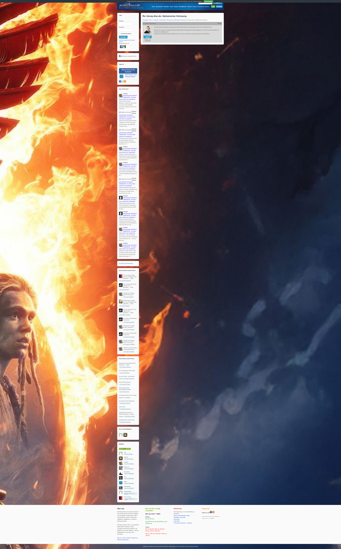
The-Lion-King (126, 275)
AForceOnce (127, 472)
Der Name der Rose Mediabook (126, 401)
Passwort (121, 27)
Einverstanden (208, 1)
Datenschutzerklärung (122, 539)
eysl (125, 452)
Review (190, 6)
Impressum (134, 538)
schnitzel (125, 293)
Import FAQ (177, 521)
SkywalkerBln (127, 486)
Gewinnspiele (162, 20)
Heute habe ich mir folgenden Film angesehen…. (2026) (129, 277)
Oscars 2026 (122, 406)
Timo (125, 476)
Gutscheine (177, 519)
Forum (195, 6)
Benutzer (121, 21)
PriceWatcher (183, 6)
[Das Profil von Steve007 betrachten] (147, 33)
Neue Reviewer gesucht (125, 382)
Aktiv (124, 448)
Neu (120, 448)
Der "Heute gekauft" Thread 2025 (127, 370)
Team (124, 538)
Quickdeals (159, 6)
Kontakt (129, 538)
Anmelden (219, 6)
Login (213, 6)
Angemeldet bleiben (126, 33)
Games (176, 6)
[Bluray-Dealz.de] (130, 6)
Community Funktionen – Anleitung (183, 523)
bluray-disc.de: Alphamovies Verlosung (176, 20)
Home (153, 6)
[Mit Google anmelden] (124, 47)
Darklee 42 (126, 467)
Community (200, 6)
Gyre (124, 284)
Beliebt (128, 448)
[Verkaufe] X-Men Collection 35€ (127, 420)
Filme (171, 6)
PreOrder (166, 6)
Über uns (119, 538)
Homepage (145, 20)
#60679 (219, 23)
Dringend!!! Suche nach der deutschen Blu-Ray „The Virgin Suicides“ (126, 414)
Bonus (207, 6)
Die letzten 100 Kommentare (126, 263)
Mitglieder (121, 444)
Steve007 (147, 34)
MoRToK (126, 457)
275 (150, 39)
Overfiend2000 (127, 491)
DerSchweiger (126, 300)
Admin (125, 481)
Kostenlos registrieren (124, 40)
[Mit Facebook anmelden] (121, 47)
